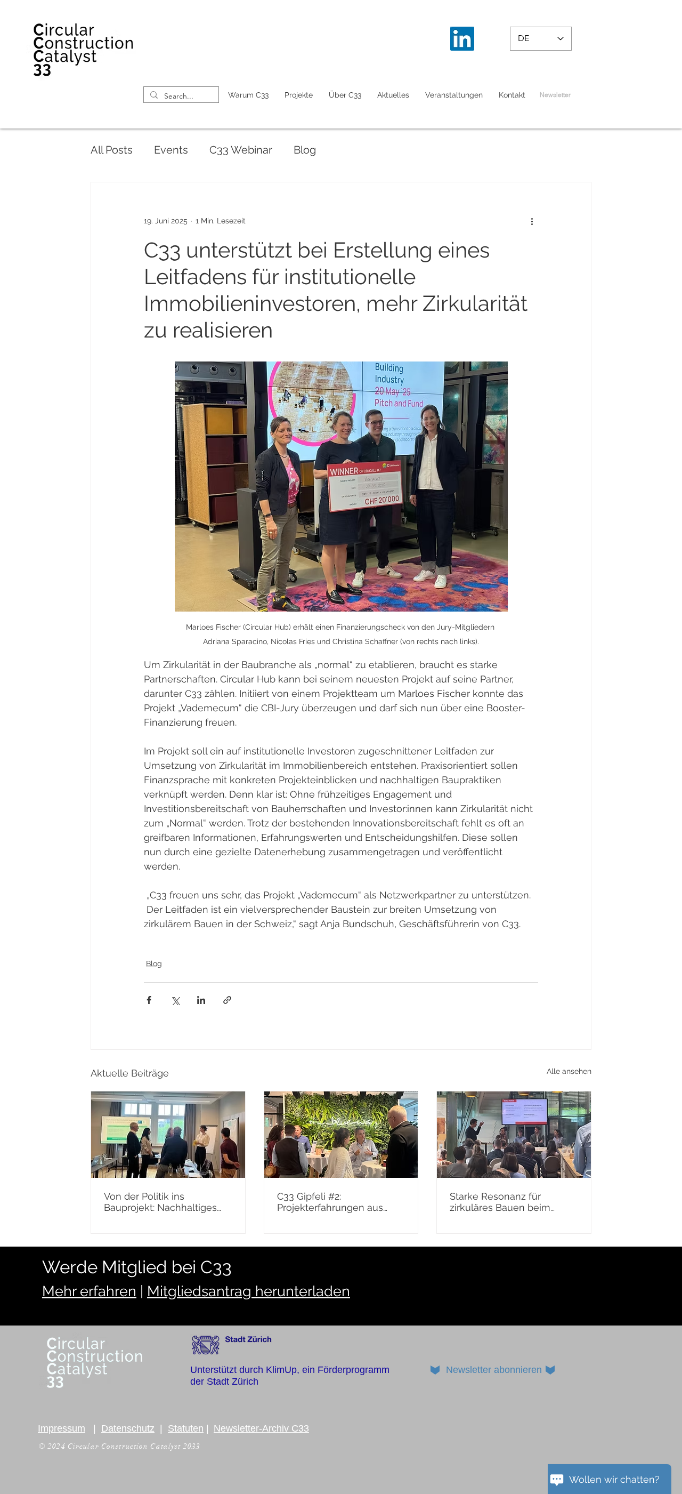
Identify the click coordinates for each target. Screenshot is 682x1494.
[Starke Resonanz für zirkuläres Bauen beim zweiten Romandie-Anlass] (514, 1134)
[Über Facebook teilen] (149, 1000)
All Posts (112, 149)
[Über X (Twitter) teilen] (175, 1000)
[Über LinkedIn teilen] (201, 1000)
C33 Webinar (240, 149)
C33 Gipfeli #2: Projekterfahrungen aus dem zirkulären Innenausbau (330, 1202)
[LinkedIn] (462, 39)
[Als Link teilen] (227, 1000)
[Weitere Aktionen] (531, 220)
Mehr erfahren (89, 1291)
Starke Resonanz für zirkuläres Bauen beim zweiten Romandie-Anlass (509, 1202)
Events (171, 149)
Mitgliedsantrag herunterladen (248, 1291)
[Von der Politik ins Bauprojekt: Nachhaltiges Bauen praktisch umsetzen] (168, 1134)
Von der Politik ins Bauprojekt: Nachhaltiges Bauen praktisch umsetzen (164, 1202)
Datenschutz (128, 1428)
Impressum (61, 1428)
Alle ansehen (569, 1071)
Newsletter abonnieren (494, 1369)
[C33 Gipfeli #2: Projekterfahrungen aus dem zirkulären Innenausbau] (341, 1134)
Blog (305, 149)
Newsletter (555, 95)
